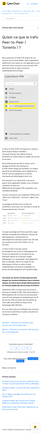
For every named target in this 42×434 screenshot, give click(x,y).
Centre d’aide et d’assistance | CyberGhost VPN (18, 11)
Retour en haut (7, 368)
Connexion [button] (34, 4)
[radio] (15, 348)
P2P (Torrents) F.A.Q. (21, 13)
